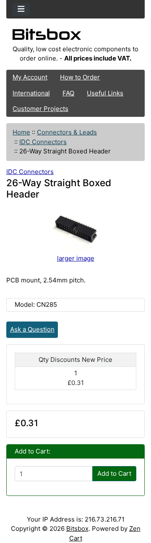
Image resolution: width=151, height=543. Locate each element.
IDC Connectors (43, 142)
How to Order (80, 77)
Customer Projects (40, 109)
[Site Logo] (75, 37)
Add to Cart (114, 473)
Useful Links (105, 93)
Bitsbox (77, 528)
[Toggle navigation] (21, 9)
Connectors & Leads (67, 132)
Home (21, 132)
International (31, 93)
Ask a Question (32, 329)
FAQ (68, 93)
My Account (30, 77)
